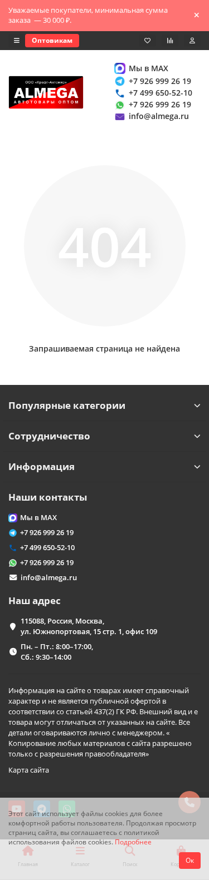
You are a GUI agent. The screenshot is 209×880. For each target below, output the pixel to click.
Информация (41, 466)
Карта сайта (28, 770)
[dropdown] (16, 40)
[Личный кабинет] (192, 40)
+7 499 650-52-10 (160, 92)
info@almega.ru (159, 116)
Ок (190, 860)
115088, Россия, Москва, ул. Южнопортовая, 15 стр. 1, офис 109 (89, 626)
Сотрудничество (49, 435)
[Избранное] (147, 40)
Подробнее (133, 841)
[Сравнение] (170, 40)
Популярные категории (66, 405)
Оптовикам (52, 40)
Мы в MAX (148, 68)
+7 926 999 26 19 (160, 81)
